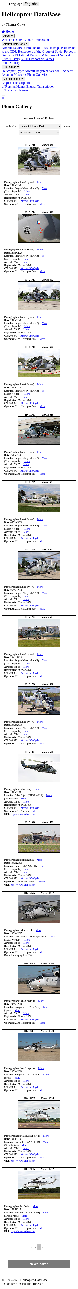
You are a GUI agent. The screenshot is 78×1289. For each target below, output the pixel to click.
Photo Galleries (37, 74)
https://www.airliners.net (23, 814)
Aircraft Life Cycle (29, 200)
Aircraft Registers (36, 71)
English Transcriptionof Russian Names (16, 84)
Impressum (42, 39)
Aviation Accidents (60, 71)
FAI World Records (28, 55)
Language (15, 4)
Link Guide (10, 66)
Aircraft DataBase (14, 43)
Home (9, 31)
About (7, 35)
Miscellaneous (12, 78)
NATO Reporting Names (37, 59)
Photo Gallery (11, 63)
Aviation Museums (14, 74)
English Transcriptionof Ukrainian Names (28, 88)
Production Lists (37, 48)
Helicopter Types (13, 71)
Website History (12, 39)
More (40, 182)
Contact (29, 39)
